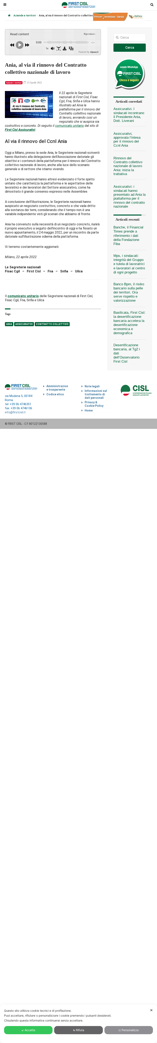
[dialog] (78, 1023)
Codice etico (55, 394)
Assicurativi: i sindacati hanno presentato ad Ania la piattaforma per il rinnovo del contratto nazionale (129, 196)
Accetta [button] (30, 1030)
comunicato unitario (69, 126)
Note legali (92, 386)
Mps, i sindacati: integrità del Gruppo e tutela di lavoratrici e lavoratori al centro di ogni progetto (129, 264)
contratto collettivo (52, 324)
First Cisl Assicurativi (20, 130)
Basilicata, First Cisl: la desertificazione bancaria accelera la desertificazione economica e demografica (129, 323)
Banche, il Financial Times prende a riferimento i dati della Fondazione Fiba (128, 235)
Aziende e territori (24, 15)
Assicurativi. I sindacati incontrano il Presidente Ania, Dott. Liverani (128, 115)
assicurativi (24, 324)
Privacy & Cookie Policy (94, 404)
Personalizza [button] (130, 1030)
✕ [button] (151, 1010)
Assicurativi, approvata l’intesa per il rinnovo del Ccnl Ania (126, 139)
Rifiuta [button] (80, 1030)
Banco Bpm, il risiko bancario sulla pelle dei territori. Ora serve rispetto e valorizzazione (128, 292)
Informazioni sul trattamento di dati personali (96, 394)
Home (89, 410)
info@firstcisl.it (15, 412)
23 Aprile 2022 (34, 82)
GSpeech (94, 52)
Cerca (129, 47)
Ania (9, 324)
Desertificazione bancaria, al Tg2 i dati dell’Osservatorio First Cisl (126, 353)
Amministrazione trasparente (57, 387)
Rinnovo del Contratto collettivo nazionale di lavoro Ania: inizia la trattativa (127, 166)
